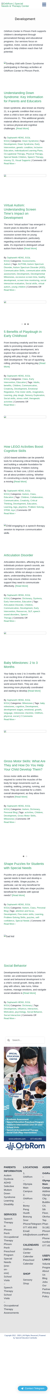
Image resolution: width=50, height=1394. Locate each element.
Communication (29, 385)
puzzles (30, 917)
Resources (21, 611)
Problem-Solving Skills (15, 917)
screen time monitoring (28, 280)
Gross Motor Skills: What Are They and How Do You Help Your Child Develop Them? (25, 735)
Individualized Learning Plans (29, 150)
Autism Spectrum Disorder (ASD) (29, 267)
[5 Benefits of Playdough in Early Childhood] (25, 314)
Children (17, 385)
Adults (36, 382)
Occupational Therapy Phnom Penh (6, 1242)
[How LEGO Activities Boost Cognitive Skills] (25, 429)
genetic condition (24, 147)
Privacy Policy (44, 1294)
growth (38, 709)
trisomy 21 (9, 160)
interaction (33, 1009)
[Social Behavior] (25, 948)
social (16, 716)
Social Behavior (25, 945)
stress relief (22, 398)
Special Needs (22, 921)
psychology (20, 1012)
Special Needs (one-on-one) (6, 1265)
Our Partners (44, 1287)
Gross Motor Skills (27, 816)
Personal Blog (10, 812)
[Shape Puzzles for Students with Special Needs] (25, 846)
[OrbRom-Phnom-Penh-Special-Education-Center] (16, 3)
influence (22, 1009)
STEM (7, 510)
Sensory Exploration (34, 395)
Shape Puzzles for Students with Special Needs (25, 841)
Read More (9, 163)
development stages (13, 709)
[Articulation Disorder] (25, 537)
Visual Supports (22, 160)
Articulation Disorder (25, 534)
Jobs (44, 1282)
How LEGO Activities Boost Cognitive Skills (25, 424)
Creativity (8, 389)
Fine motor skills (23, 392)
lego (15, 507)
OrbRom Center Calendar (25, 1253)
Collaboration (36, 497)
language (8, 713)
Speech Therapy (35, 157)
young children (19, 287)
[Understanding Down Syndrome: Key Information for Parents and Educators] (25, 75)
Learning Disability (6, 1202)
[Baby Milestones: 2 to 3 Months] (25, 645)
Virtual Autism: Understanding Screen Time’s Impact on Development (25, 179)
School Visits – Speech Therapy (6, 1283)
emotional (29, 709)
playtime (23, 507)
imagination (37, 392)
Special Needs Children (15, 157)
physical (8, 716)
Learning (8, 395)
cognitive (20, 706)
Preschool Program (6, 1253)
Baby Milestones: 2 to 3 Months (25, 640)
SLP (30, 611)
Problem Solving (36, 507)
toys (13, 510)
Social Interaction (12, 1015)
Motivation (9, 1012)
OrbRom (39, 713)
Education (21, 382)
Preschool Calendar (25, 1262)
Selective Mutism (6, 1188)
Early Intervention (12, 601)
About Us (44, 1273)
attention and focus (25, 911)
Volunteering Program (44, 1265)
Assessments (28, 261)
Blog (44, 1278)
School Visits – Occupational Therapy (6, 1302)
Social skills (31, 283)
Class (25, 379)
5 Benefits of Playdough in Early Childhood (25, 309)
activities (29, 812)
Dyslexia (37, 598)
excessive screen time (26, 277)
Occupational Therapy (14, 154)
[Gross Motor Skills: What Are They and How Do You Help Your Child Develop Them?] (25, 743)
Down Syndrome (30, 141)
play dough (18, 395)
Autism (7, 264)
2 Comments (27, 716)
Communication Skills (14, 270)
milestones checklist (23, 713)
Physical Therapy (34, 154)
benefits (7, 385)
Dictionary (27, 598)
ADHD (6, 1182)
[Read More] (22, 128)
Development (10, 144)
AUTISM (22, 264)
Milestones (27, 703)
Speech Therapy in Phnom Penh (6, 1226)
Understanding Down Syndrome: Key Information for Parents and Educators (25, 68)
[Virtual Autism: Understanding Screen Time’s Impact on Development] (25, 187)
